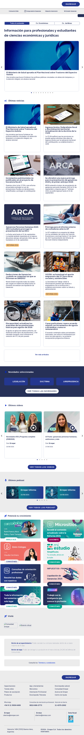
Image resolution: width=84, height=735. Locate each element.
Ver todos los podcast (42, 507)
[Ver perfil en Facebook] (5, 719)
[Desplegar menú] (5, 4)
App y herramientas (36, 686)
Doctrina (45, 381)
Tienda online (9, 689)
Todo (17, 23)
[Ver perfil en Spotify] (30, 719)
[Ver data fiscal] (74, 718)
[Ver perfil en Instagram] (22, 719)
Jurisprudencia (71, 381)
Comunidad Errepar (61, 689)
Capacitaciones (9, 686)
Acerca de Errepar (61, 692)
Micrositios (33, 689)
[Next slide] (82, 67)
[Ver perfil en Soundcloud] (26, 719)
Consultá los (42, 663)
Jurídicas (67, 23)
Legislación (19, 381)
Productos (8, 695)
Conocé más (11, 562)
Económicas (42, 23)
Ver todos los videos (42, 467)
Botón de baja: (16, 650)
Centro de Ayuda (61, 695)
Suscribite (54, 540)
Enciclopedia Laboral (62, 686)
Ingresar (71, 4)
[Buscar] (27, 4)
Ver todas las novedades (42, 391)
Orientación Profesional (38, 692)
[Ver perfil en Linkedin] (14, 719)
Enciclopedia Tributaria (38, 695)
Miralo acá (11, 540)
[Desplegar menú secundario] (52, 4)
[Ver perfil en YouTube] (18, 719)
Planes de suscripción (12, 692)
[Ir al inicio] (12, 677)
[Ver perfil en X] (9, 719)
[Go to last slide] (1, 67)
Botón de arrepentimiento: (21, 643)
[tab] (31, 92)
